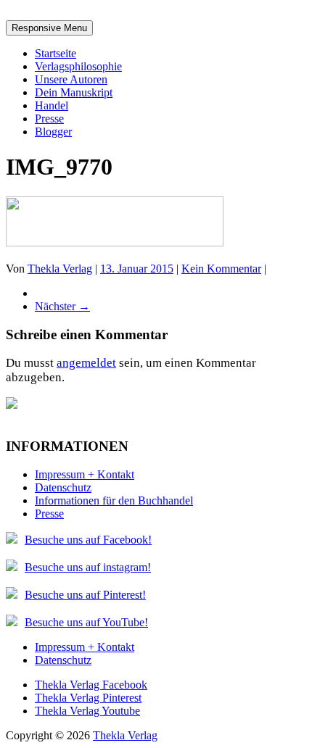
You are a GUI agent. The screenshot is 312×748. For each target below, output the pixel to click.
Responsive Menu (49, 27)
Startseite (55, 53)
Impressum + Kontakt (84, 474)
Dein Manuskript (73, 92)
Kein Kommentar (221, 268)
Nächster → (62, 306)
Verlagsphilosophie (78, 66)
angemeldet (86, 363)
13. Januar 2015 (136, 268)
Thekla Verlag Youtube (87, 711)
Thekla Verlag (60, 268)
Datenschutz (63, 487)
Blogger (53, 131)
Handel (51, 105)
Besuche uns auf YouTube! (86, 622)
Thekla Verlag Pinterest (88, 697)
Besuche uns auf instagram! (88, 567)
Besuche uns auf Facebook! (88, 539)
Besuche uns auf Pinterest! (85, 595)
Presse (49, 118)
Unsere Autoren (71, 79)
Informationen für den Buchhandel (114, 500)
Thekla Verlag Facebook (91, 684)
